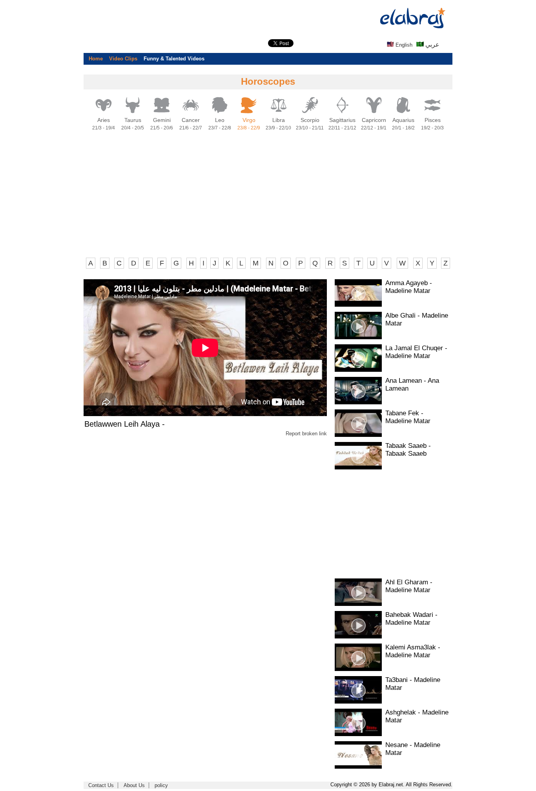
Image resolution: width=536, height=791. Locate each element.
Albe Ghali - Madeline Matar (416, 319)
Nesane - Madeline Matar (412, 748)
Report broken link (306, 433)
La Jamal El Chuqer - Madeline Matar (416, 352)
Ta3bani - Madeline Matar (412, 683)
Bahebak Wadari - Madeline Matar (411, 618)
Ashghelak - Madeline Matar (416, 716)
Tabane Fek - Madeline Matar (407, 417)
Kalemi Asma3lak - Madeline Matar (412, 651)
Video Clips (123, 59)
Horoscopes (268, 81)
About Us (134, 785)
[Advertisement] (31, 117)
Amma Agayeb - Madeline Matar (408, 287)
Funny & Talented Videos (174, 59)
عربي (431, 44)
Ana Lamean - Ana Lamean (412, 384)
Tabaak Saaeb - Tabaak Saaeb (408, 449)
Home (96, 59)
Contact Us (101, 785)
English (403, 45)
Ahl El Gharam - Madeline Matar (408, 586)
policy (161, 785)
